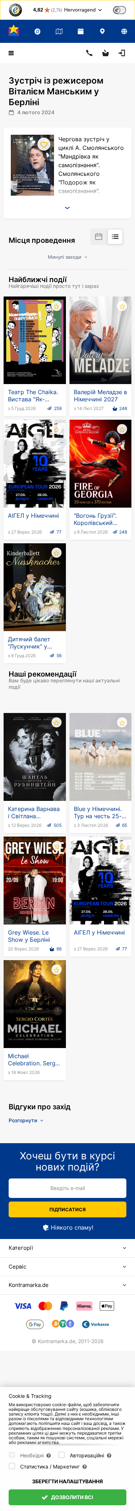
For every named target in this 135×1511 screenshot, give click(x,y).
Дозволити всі (71, 1497)
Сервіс (17, 1266)
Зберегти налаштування (67, 1481)
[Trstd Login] (124, 9)
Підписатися (67, 1209)
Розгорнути (24, 1120)
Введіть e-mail (67, 1188)
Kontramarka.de (29, 1285)
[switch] (119, 10)
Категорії (21, 1247)
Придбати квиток (35, 366)
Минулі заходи (65, 257)
